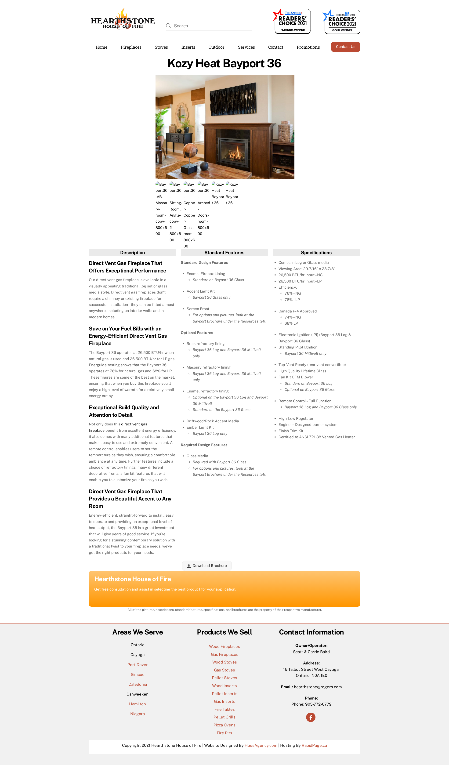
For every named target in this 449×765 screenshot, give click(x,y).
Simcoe (138, 674)
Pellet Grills (224, 717)
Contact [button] (275, 47)
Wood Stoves (224, 662)
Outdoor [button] (216, 47)
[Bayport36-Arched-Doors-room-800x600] (204, 234)
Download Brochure (210, 565)
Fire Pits (224, 733)
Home (101, 47)
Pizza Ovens (224, 725)
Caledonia (137, 684)
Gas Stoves (224, 670)
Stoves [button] (161, 47)
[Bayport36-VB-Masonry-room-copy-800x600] (162, 234)
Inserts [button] (188, 47)
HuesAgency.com (261, 745)
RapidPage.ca (314, 745)
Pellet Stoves (224, 677)
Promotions (308, 47)
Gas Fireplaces (224, 654)
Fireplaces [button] (131, 47)
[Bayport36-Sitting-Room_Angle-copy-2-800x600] (176, 240)
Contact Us (345, 46)
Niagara (137, 713)
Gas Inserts (224, 701)
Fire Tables (224, 709)
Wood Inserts (224, 685)
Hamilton (137, 704)
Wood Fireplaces (224, 646)
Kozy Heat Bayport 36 (224, 63)
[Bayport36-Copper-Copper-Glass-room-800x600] (190, 246)
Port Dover (137, 664)
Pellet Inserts (224, 693)
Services (246, 47)
